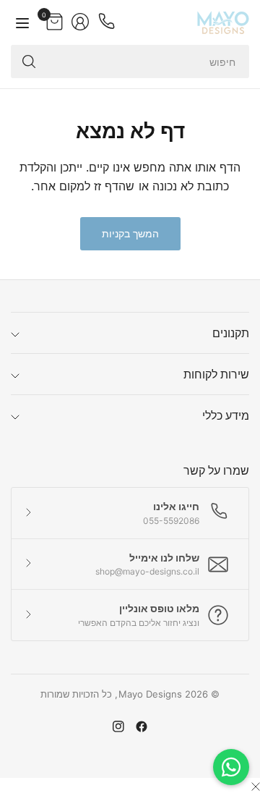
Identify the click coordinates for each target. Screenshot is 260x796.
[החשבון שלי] (80, 22)
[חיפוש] (29, 61)
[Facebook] (141, 726)
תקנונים (230, 333)
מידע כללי (225, 415)
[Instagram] (118, 726)
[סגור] (255, 786)
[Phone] (106, 22)
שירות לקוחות (216, 374)
